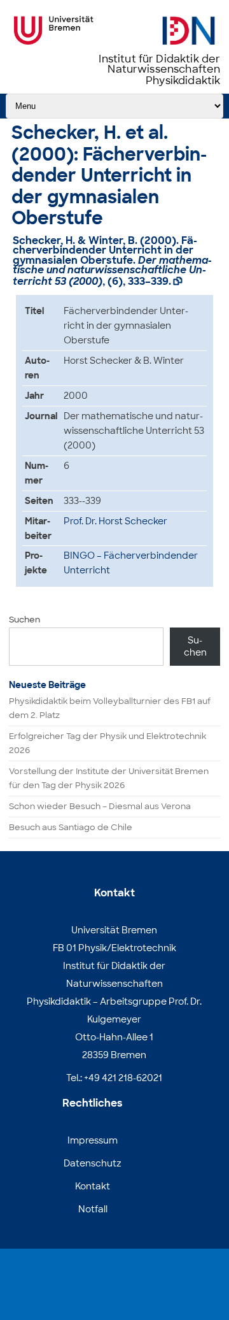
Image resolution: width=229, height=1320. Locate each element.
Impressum (92, 1140)
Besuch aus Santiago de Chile (70, 827)
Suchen (24, 619)
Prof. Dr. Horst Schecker (115, 521)
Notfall (93, 1209)
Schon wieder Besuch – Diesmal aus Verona (100, 806)
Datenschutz (92, 1163)
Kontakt (92, 1186)
